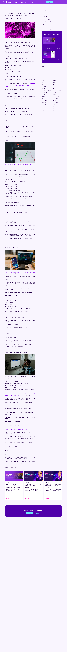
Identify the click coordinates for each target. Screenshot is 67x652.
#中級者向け (54, 86)
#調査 (43, 108)
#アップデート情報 (55, 96)
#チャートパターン (45, 71)
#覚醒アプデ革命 (55, 106)
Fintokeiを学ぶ (46, 14)
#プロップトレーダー (56, 73)
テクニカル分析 (12, 18)
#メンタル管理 (55, 102)
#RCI (42, 84)
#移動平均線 (44, 102)
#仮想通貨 (43, 88)
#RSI (53, 84)
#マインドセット (45, 69)
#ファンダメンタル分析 (56, 90)
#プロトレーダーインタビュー (46, 77)
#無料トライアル (55, 100)
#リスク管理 (44, 104)
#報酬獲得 (43, 96)
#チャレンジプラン (55, 69)
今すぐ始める (49, 2)
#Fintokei (54, 80)
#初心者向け (44, 94)
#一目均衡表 (44, 86)
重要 (44, 24)
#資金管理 (54, 108)
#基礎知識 (54, 94)
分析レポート (46, 16)
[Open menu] (66, 2)
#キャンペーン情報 (45, 98)
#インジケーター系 (55, 104)
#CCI (53, 77)
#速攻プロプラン (45, 110)
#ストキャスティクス (45, 73)
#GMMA (43, 82)
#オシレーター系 (45, 106)
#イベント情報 (55, 98)
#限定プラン (54, 110)
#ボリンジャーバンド (45, 75)
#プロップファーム (55, 71)
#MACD (53, 82)
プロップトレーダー (19, 18)
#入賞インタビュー (55, 88)
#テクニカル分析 (45, 92)
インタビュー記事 (47, 22)
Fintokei (6, 18)
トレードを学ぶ (46, 19)
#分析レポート (55, 92)
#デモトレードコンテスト (56, 75)
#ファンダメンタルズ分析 (46, 90)
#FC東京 (43, 80)
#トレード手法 (44, 100)
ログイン (56, 2)
